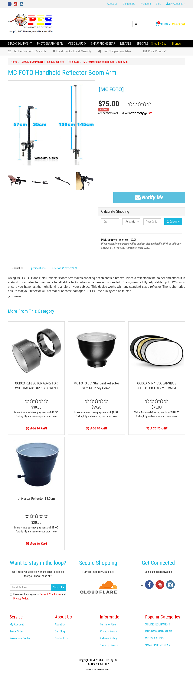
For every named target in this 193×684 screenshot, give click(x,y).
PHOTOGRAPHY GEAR (50, 43)
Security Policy (109, 645)
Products (145, 3)
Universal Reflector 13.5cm (36, 498)
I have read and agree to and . (39, 596)
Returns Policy (108, 638)
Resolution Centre (20, 638)
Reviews (57, 268)
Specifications (38, 268)
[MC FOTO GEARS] (111, 89)
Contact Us (129, 3)
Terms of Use (108, 624)
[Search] (136, 24)
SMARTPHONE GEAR (103, 43)
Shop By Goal (159, 43)
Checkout (178, 24)
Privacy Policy (20, 598)
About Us (112, 3)
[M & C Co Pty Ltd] (31, 23)
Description (17, 268)
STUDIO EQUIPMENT (20, 43)
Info (150, 113)
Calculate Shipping (115, 211)
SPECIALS (142, 43)
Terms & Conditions (50, 594)
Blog (158, 3)
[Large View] (17, 180)
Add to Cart (38, 428)
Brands (176, 43)
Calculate (174, 221)
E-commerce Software (95, 669)
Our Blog (60, 631)
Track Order (17, 631)
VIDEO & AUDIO (77, 43)
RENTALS (125, 43)
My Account (17, 624)
